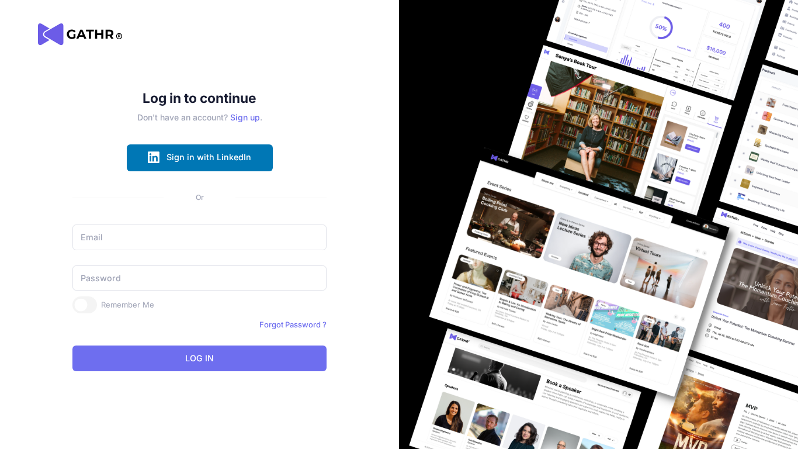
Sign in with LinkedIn (208, 157)
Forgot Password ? (293, 324)
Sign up (245, 117)
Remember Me (127, 304)
